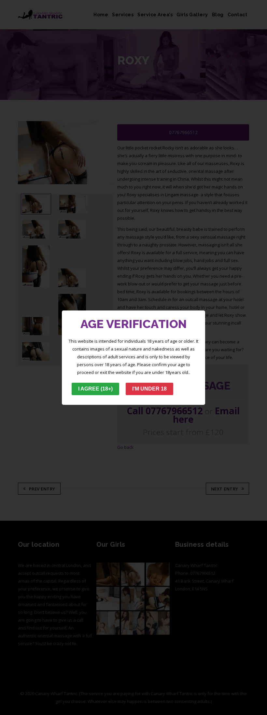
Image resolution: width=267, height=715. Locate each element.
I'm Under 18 (149, 389)
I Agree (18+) (95, 389)
